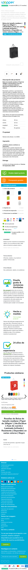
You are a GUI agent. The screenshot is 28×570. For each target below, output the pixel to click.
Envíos (3, 470)
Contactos (6, 544)
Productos (4, 512)
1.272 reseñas (22, 5)
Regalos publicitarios (8, 484)
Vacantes (3, 524)
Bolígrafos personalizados (8, 488)
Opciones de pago (6, 468)
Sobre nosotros (5, 519)
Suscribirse (23, 556)
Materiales (4, 511)
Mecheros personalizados (8, 497)
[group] (14, 51)
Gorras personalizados (7, 495)
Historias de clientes (6, 522)
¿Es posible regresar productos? (10, 474)
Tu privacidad (5, 467)
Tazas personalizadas (7, 501)
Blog (2, 520)
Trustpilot (13, 5)
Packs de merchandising (7, 504)
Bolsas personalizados (7, 487)
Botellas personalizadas (7, 490)
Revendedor (4, 526)
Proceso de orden (6, 472)
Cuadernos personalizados (8, 492)
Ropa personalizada (6, 499)
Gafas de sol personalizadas (9, 494)
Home (2, 11)
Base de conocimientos (9, 507)
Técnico (3, 514)
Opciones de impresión (7, 509)
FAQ (2, 527)
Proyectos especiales (7, 503)
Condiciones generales (7, 465)
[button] (1, 74)
